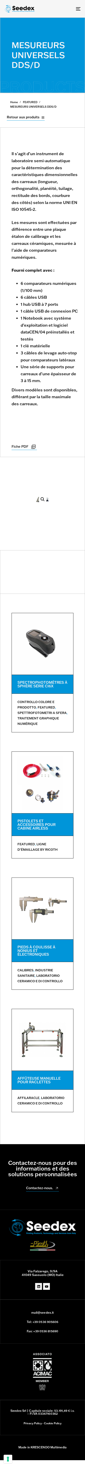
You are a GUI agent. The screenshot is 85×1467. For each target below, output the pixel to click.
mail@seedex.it (42, 1312)
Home (14, 102)
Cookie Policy (52, 1423)
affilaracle (28, 1098)
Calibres (25, 970)
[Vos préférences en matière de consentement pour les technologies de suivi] (8, 1459)
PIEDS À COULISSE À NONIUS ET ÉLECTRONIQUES (36, 951)
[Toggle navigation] (67, 8)
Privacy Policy (33, 1423)
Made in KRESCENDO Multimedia (42, 1447)
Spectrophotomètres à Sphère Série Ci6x (42, 684)
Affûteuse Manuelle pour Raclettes (39, 1080)
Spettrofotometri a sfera (42, 713)
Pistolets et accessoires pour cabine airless (36, 824)
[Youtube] (46, 1286)
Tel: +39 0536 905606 (42, 1322)
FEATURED (30, 102)
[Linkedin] (38, 1286)
